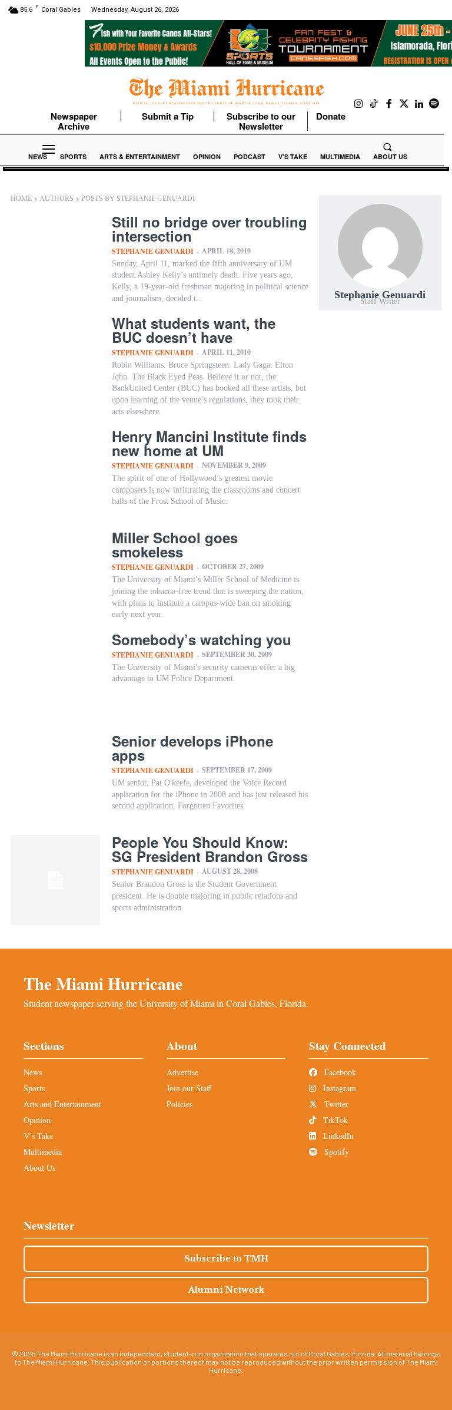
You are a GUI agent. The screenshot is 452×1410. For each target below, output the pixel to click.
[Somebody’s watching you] (55, 677)
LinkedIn (337, 1135)
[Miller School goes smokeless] (55, 575)
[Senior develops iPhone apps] (55, 778)
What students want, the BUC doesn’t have (193, 330)
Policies (179, 1103)
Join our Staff (189, 1088)
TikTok (334, 1119)
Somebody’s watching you (201, 639)
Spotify (335, 1151)
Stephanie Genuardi (153, 251)
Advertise (182, 1072)
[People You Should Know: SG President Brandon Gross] (55, 879)
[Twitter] (404, 104)
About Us (39, 1167)
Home (21, 198)
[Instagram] (359, 104)
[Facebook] (389, 104)
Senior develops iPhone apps (192, 748)
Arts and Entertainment (62, 1103)
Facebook (339, 1072)
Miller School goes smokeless (175, 544)
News (33, 1072)
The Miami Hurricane (103, 983)
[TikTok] (374, 104)
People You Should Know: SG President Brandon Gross (210, 849)
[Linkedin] (419, 104)
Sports (34, 1088)
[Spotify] (434, 104)
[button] (387, 146)
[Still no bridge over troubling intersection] (55, 259)
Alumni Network (226, 1289)
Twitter (335, 1103)
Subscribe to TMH (226, 1258)
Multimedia (43, 1151)
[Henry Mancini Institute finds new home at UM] (55, 474)
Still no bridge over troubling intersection (209, 229)
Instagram (338, 1088)
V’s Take (38, 1135)
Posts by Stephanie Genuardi (138, 198)
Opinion (37, 1119)
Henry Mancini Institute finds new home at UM (209, 443)
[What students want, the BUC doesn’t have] (55, 360)
